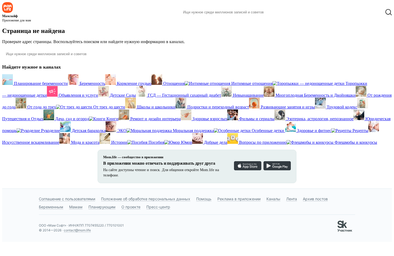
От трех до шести (108, 107)
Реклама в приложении (239, 199)
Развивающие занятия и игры (287, 107)
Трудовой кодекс (341, 107)
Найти (276, 12)
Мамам (76, 207)
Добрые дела (215, 142)
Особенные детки (268, 130)
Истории (118, 142)
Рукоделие (50, 130)
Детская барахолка (88, 130)
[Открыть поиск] (388, 12)
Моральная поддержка (193, 130)
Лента (291, 199)
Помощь (203, 199)
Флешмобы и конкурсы (355, 142)
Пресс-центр (158, 207)
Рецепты (359, 130)
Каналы (273, 199)
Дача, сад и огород (71, 118)
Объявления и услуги (78, 95)
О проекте (130, 207)
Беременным (51, 207)
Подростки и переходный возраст (217, 107)
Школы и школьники (156, 107)
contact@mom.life (77, 230)
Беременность (92, 83)
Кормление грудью (133, 83)
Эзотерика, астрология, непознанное (319, 118)
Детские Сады (122, 95)
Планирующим (102, 207)
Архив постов (315, 199)
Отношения (173, 83)
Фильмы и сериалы (256, 118)
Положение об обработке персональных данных (145, 199)
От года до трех (41, 107)
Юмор (186, 142)
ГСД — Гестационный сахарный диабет (184, 95)
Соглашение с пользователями (67, 199)
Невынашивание (248, 95)
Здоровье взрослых (209, 118)
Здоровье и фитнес (313, 130)
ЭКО (121, 130)
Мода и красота (84, 142)
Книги (111, 118)
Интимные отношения (251, 83)
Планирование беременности (40, 83)
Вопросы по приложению (262, 142)
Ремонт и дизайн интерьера (155, 118)
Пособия (155, 142)
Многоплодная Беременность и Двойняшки (315, 95)
